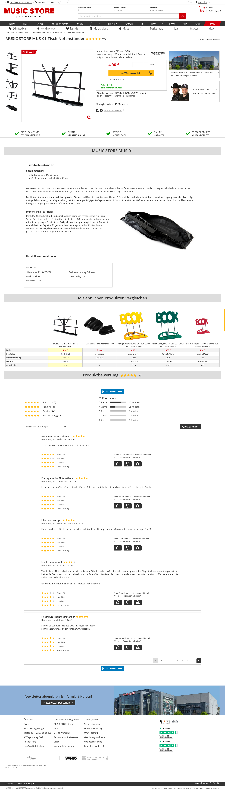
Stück (151, 64)
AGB (218, 788)
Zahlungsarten (91, 719)
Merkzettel (123, 104)
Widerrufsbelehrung (206, 788)
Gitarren (11, 24)
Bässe (26, 24)
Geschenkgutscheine (94, 737)
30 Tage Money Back (33, 737)
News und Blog (25, 783)
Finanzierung (30, 741)
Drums (40, 24)
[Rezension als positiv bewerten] (118, 463)
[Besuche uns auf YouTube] (218, 783)
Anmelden (202, 2)
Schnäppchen (19, 28)
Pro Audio (112, 24)
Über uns (28, 719)
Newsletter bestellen (56, 702)
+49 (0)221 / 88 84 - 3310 (204, 93)
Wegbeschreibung (93, 741)
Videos (57, 741)
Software (129, 24)
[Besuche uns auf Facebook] (210, 783)
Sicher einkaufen (92, 724)
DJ (142, 24)
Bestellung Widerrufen (95, 746)
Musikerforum (158, 788)
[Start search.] (182, 16)
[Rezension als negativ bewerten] (128, 463)
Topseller (74, 28)
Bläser (172, 24)
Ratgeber (194, 28)
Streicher (80, 24)
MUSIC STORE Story (63, 724)
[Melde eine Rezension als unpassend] (138, 463)
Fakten (27, 724)
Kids (185, 24)
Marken (126, 28)
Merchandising (101, 28)
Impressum (179, 788)
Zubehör (212, 24)
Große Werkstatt (62, 732)
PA (99, 24)
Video (212, 28)
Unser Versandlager (94, 728)
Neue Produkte (48, 28)
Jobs (176, 28)
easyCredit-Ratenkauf (34, 746)
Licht (153, 24)
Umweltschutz (91, 732)
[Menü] (177, 719)
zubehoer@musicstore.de (21, 2)
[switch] (175, 721)
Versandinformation (64, 746)
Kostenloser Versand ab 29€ (37, 732)
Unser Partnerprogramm (66, 719)
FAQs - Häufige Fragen (34, 728)
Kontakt (9, 783)
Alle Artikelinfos (126, 57)
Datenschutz (190, 788)
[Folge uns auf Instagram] (213, 783)
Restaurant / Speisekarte (66, 737)
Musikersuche (156, 28)
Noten (198, 24)
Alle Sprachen (190, 426)
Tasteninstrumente (59, 24)
